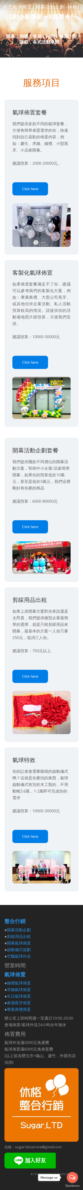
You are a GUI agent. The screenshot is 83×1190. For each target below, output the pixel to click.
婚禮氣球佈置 (19, 983)
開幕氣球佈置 (19, 943)
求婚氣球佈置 (19, 989)
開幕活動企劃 (19, 929)
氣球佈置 (15, 974)
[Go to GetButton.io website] (72, 1186)
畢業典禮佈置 (19, 1009)
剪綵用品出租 (19, 936)
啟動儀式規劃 (19, 949)
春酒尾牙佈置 (19, 1002)
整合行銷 (15, 921)
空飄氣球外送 (19, 956)
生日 (11, 996)
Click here (30, 188)
